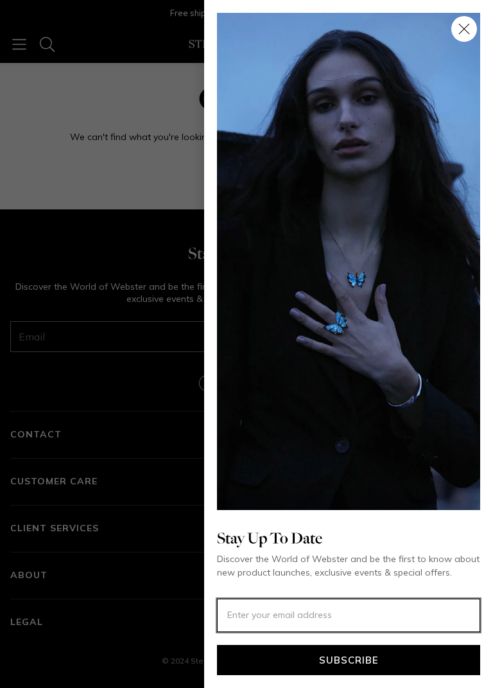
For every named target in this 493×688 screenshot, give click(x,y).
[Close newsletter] (464, 29)
